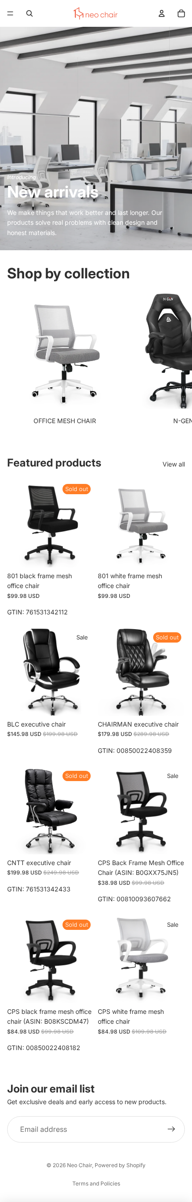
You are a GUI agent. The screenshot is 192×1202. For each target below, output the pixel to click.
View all (174, 464)
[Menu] (10, 13)
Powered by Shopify (120, 1165)
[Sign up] (171, 1129)
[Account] (161, 13)
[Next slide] (177, 360)
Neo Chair (79, 1165)
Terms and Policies (96, 1183)
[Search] (29, 13)
